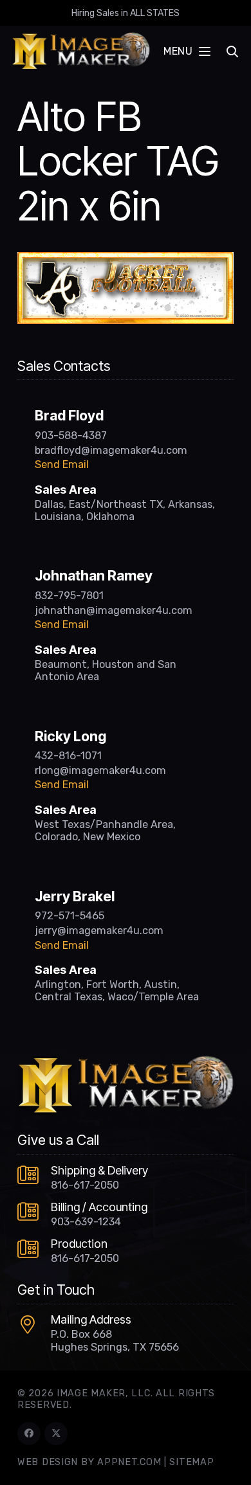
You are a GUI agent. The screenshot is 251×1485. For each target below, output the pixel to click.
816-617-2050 (85, 1185)
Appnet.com (129, 1462)
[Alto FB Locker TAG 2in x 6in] (125, 260)
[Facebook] (29, 1433)
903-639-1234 (86, 1222)
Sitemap (191, 1462)
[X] (56, 1433)
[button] (186, 51)
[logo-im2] (81, 51)
